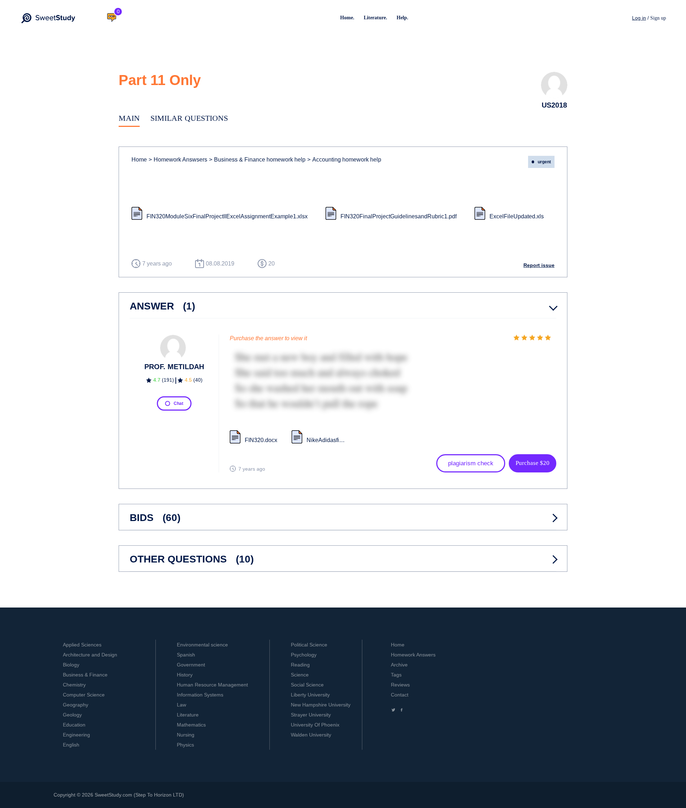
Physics (185, 745)
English (71, 745)
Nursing (185, 735)
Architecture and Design (90, 655)
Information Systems (200, 695)
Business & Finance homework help (257, 160)
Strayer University (311, 715)
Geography (75, 705)
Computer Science (84, 695)
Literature (188, 715)
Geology (72, 715)
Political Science (309, 645)
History (185, 675)
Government (191, 665)
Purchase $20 (533, 463)
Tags (396, 675)
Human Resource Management (212, 685)
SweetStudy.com (113, 795)
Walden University (311, 735)
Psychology (304, 655)
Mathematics (191, 725)
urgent (544, 161)
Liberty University (310, 695)
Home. (347, 17)
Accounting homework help (344, 160)
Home (139, 160)
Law (181, 705)
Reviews (400, 685)
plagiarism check (470, 463)
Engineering (76, 735)
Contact (399, 695)
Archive (399, 665)
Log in (639, 18)
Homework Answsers (178, 160)
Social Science (307, 685)
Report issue (539, 265)
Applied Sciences (82, 645)
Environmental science (202, 645)
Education (74, 725)
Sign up (658, 18)
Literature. (375, 17)
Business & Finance (85, 675)
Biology (71, 665)
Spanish (186, 655)
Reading (300, 665)
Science (300, 675)
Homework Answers (413, 655)
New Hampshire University (321, 705)
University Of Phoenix (315, 725)
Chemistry (74, 685)
